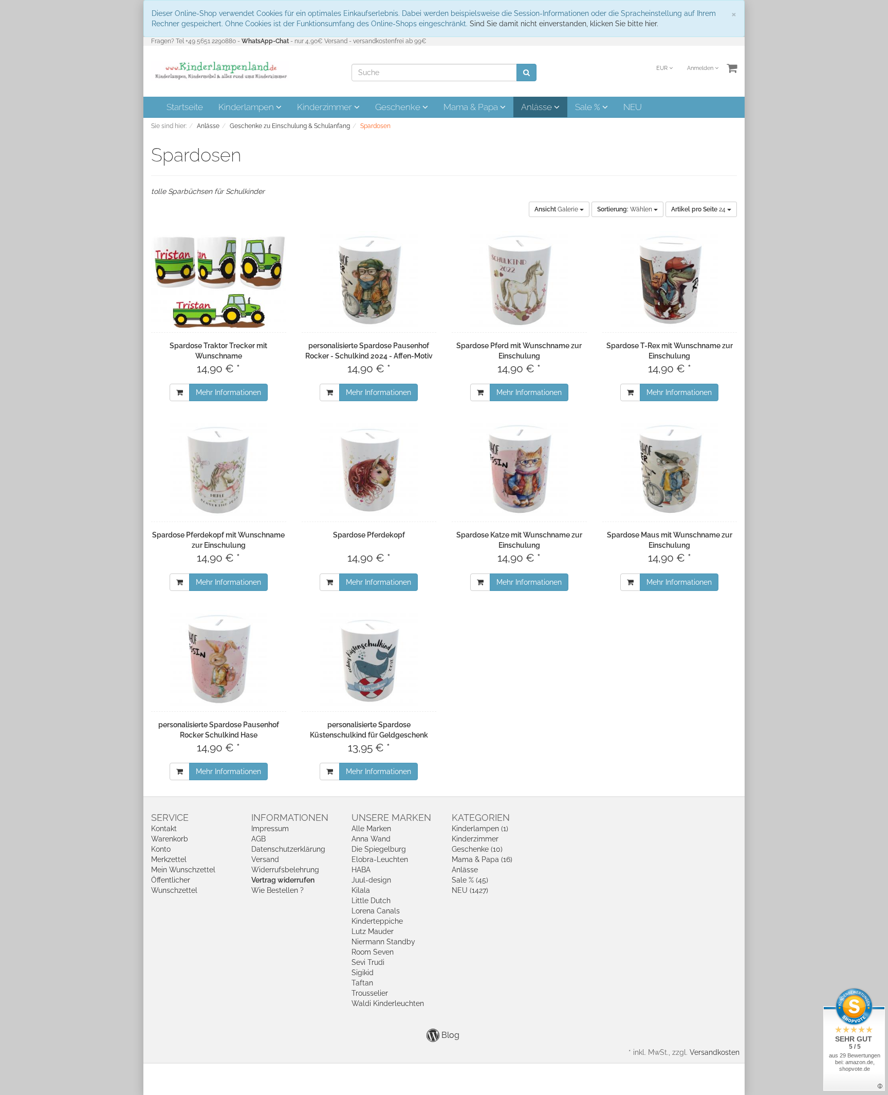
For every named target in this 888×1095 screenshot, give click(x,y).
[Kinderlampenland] (220, 70)
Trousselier (369, 993)
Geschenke (398, 107)
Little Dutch (371, 900)
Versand (265, 859)
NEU (632, 107)
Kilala (360, 890)
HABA (361, 870)
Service (170, 817)
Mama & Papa (471, 107)
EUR (662, 68)
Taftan (362, 983)
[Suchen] (526, 72)
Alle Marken (371, 828)
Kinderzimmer (325, 107)
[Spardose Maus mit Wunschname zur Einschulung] (669, 469)
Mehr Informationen (228, 392)
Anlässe (537, 107)
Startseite (184, 107)
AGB (258, 839)
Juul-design (371, 880)
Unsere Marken (391, 817)
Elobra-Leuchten (379, 859)
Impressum (270, 828)
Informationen (289, 817)
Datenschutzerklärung (288, 849)
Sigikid (362, 972)
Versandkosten (714, 1052)
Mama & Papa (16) (482, 859)
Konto (161, 849)
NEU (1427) (470, 890)
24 (699, 209)
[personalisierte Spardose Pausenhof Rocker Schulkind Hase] (218, 658)
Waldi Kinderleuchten (387, 1003)
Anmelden (701, 68)
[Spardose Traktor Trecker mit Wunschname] (218, 279)
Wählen (625, 209)
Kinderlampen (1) (480, 828)
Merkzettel (169, 859)
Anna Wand (371, 839)
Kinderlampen (247, 107)
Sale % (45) (470, 880)
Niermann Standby (383, 942)
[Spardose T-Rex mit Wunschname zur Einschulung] (669, 279)
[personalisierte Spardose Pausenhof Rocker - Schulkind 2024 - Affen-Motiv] (369, 279)
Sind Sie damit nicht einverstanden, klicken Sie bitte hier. (564, 24)
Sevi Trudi (367, 962)
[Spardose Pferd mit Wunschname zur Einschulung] (519, 279)
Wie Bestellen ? (277, 890)
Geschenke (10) (477, 849)
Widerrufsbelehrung (285, 870)
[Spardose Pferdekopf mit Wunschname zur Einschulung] (218, 469)
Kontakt (164, 828)
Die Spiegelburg (378, 849)
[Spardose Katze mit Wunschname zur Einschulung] (519, 469)
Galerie (557, 209)
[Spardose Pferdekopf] (369, 469)
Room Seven (372, 952)
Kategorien (481, 817)
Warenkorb (169, 839)
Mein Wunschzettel (183, 870)
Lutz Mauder (372, 931)
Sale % (588, 107)
